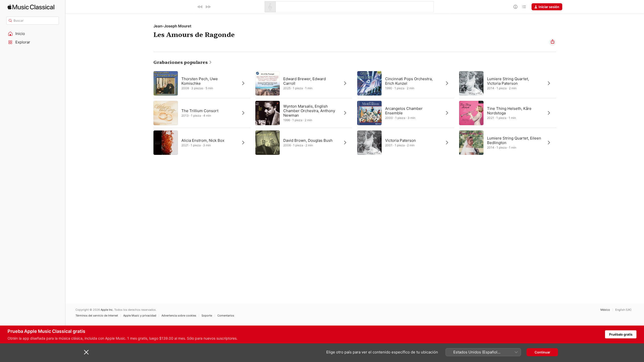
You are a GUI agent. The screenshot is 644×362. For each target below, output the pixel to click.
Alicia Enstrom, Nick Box (202, 140)
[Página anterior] (148, 113)
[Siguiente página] (561, 113)
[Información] (515, 6)
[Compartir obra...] (552, 42)
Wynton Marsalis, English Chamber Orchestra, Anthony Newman (309, 111)
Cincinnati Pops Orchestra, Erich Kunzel (409, 81)
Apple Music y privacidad (139, 315)
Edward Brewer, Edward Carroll (304, 81)
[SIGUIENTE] (208, 7)
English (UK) (623, 309)
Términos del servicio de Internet (96, 315)
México (605, 309)
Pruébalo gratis (620, 334)
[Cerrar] (86, 352)
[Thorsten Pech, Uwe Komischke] (201, 83)
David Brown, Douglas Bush (308, 140)
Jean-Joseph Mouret (172, 26)
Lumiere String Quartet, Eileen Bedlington (514, 140)
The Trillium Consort (199, 110)
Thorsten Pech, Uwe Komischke (199, 81)
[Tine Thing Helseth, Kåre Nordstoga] (507, 113)
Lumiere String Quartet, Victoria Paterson (508, 81)
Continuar (542, 352)
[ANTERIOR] (200, 7)
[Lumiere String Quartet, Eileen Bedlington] (507, 142)
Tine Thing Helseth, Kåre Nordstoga (509, 110)
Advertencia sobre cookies (179, 315)
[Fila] (524, 6)
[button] (33, 33)
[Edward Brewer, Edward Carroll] (303, 83)
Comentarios (225, 315)
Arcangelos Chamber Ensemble (404, 110)
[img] (31, 7)
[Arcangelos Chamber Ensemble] (405, 113)
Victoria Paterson (400, 140)
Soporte (207, 315)
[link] (182, 62)
